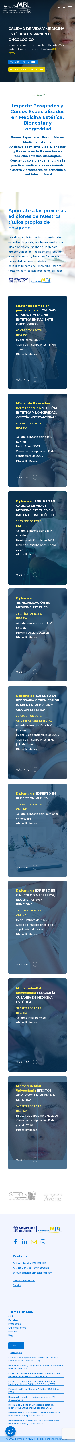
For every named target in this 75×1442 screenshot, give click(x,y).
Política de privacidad (24, 1280)
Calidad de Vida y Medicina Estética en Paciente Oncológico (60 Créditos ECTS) (33, 1359)
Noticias (12, 1331)
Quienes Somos (57, 69)
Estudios (13, 1320)
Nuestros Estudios (28, 69)
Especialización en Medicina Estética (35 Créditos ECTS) (33, 1391)
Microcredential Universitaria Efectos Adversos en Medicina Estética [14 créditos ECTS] (33, 1422)
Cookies (17, 1285)
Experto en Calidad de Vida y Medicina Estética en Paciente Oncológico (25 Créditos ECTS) (34, 1375)
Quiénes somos (17, 1327)
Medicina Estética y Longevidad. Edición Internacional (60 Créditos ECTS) (35, 1367)
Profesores (14, 1324)
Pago (11, 1335)
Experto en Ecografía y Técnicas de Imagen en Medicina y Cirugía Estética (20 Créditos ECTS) (32, 1383)
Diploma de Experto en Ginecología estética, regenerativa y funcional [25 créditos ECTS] (31, 1406)
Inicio (11, 1316)
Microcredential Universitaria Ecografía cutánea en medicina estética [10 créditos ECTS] (34, 1414)
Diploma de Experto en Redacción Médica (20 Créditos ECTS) (31, 1398)
